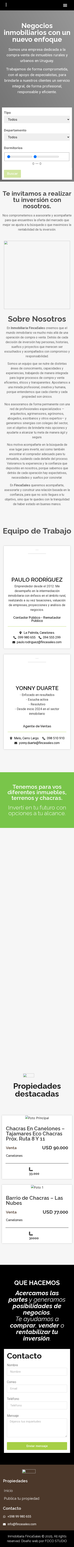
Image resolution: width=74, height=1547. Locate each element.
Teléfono (13, 1399)
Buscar (12, 174)
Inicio (8, 1491)
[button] (65, 5)
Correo (11, 1382)
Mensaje (13, 1416)
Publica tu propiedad (21, 1498)
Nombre (12, 1365)
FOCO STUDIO (56, 1541)
